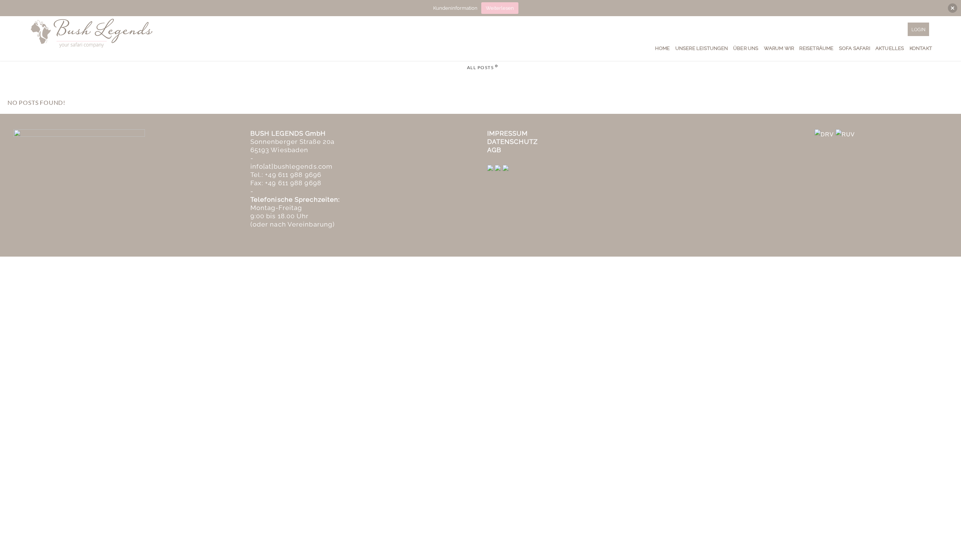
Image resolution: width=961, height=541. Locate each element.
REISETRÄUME (816, 48)
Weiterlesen (500, 8)
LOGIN (918, 29)
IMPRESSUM (507, 133)
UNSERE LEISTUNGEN (701, 48)
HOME (662, 48)
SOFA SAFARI (854, 48)
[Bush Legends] (92, 32)
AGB (494, 150)
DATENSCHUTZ (512, 141)
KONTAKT (921, 48)
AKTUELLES (889, 48)
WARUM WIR (779, 48)
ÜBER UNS (746, 48)
